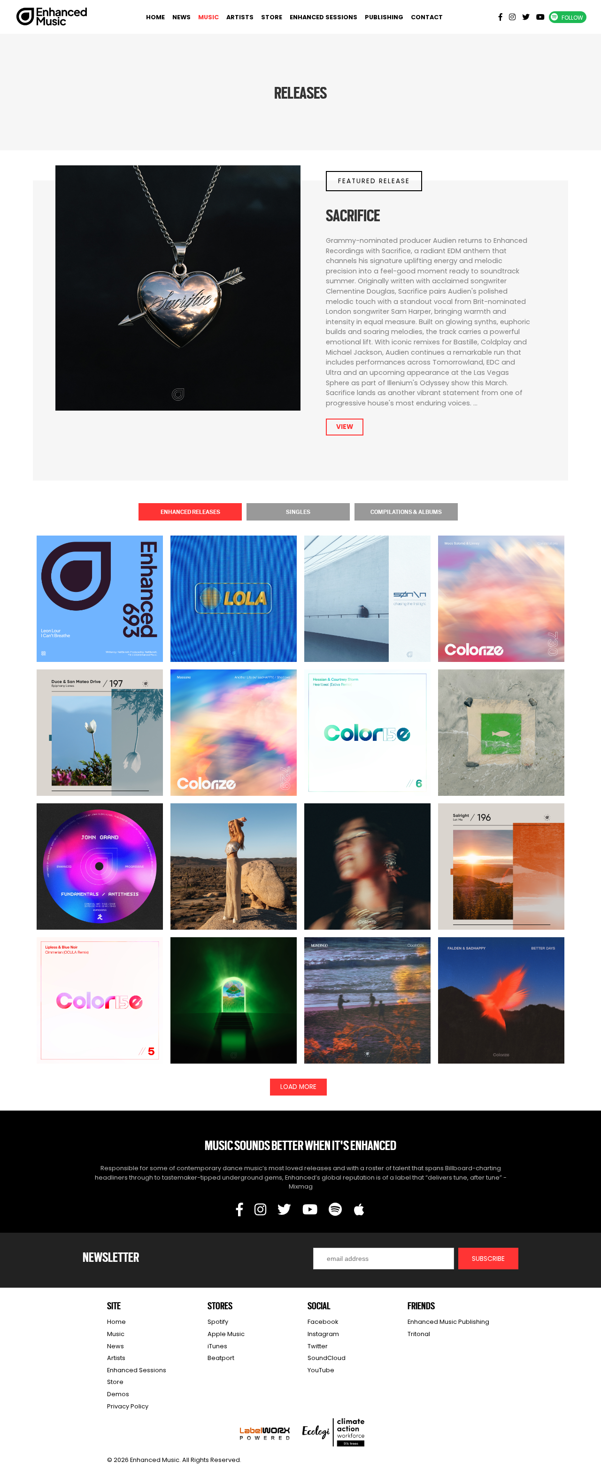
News (181, 17)
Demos (118, 1394)
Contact (427, 17)
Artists (240, 17)
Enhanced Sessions (323, 17)
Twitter (318, 1346)
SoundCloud (327, 1358)
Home (155, 17)
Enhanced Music (52, 18)
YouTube (321, 1370)
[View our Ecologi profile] (333, 1432)
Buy (100, 616)
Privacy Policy (127, 1406)
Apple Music (226, 1334)
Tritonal (419, 1334)
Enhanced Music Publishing (448, 1322)
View (344, 426)
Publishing (384, 17)
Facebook (323, 1322)
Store (271, 17)
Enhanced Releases (190, 511)
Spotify (218, 1322)
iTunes (217, 1346)
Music (208, 17)
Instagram (323, 1334)
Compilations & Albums (406, 511)
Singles (298, 511)
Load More (298, 1086)
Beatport (221, 1358)
